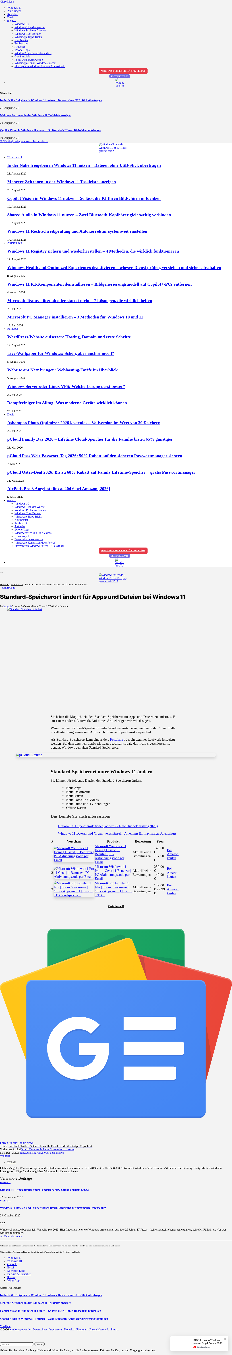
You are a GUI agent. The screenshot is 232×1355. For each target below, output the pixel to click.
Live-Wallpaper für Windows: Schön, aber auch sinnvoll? (60, 353)
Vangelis (7, 606)
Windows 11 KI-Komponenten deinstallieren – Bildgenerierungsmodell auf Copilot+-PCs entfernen (99, 284)
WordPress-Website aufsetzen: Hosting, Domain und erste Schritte (69, 337)
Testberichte (21, 43)
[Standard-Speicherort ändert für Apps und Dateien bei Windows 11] (116, 659)
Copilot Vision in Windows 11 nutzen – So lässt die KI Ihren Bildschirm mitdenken (50, 130)
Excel (10, 1267)
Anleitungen (14, 10)
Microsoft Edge (16, 1270)
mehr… (11, 20)
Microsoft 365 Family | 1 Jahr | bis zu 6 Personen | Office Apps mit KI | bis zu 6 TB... (113, 889)
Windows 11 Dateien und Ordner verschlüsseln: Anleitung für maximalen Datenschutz (117, 833)
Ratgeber (12, 14)
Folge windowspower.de (28, 59)
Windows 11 (14, 7)
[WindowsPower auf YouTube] (119, 83)
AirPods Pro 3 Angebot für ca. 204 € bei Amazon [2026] (58, 488)
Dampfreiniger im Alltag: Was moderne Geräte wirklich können (67, 402)
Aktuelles (19, 46)
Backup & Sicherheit (19, 1274)
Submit (39, 1344)
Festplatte (117, 739)
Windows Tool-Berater (27, 33)
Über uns (81, 1329)
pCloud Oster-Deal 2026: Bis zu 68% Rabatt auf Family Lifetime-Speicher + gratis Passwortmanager (101, 472)
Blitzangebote (119, 76)
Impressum (55, 1329)
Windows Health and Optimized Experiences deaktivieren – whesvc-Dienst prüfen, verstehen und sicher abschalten (114, 267)
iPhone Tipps (22, 49)
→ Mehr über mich (11, 1236)
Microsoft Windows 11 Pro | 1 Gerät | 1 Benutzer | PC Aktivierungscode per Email (113, 872)
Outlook (12, 1264)
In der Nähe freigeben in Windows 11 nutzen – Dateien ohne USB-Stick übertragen (51, 100)
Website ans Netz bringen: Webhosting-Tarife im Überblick (62, 370)
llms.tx (115, 1329)
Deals (10, 17)
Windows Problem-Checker (30, 30)
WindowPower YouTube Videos (32, 53)
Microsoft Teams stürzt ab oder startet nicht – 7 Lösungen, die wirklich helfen (79, 300)
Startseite (4, 584)
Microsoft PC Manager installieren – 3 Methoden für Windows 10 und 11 (75, 317)
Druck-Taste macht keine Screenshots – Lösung (48, 1149)
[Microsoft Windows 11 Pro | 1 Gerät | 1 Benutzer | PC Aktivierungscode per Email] (74, 873)
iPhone (11, 1277)
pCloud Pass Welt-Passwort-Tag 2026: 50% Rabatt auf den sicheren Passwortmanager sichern (94, 455)
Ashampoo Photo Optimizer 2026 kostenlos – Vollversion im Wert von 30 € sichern (83, 422)
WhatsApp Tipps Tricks (28, 36)
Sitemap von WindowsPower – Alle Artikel (39, 66)
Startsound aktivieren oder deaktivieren (41, 1152)
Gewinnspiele (22, 56)
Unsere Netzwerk (99, 1329)
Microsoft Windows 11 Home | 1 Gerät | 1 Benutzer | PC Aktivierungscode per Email (110, 854)
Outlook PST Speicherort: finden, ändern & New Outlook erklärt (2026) (108, 826)
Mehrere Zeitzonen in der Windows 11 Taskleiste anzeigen (35, 115)
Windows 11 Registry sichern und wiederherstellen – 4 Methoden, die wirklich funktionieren (93, 251)
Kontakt (68, 1329)
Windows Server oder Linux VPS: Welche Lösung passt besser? (66, 386)
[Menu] (1, 572)
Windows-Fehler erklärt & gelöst (123, 71)
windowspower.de (19, 1329)
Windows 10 (21, 23)
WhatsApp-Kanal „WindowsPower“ (35, 62)
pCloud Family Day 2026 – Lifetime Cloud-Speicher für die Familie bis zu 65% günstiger (90, 439)
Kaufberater (21, 40)
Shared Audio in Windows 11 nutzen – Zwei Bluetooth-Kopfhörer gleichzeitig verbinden (89, 214)
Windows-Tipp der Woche (29, 27)
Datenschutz (40, 1329)
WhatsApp (13, 1280)
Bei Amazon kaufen (173, 854)
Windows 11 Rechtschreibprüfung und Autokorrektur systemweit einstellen (77, 231)
